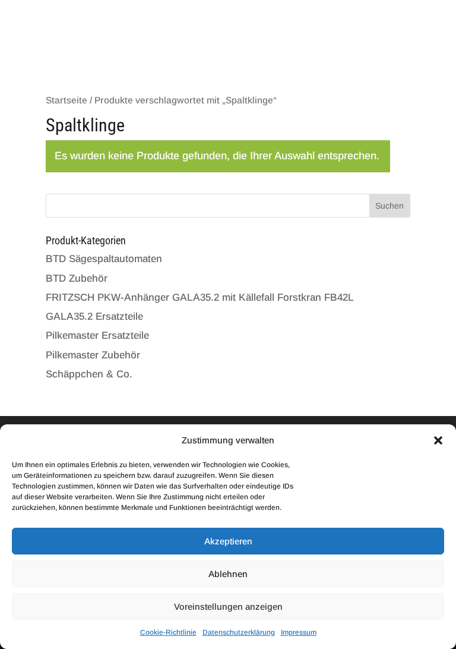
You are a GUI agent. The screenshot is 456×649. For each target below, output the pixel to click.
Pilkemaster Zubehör (93, 355)
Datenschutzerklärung (238, 632)
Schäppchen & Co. (89, 374)
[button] (438, 440)
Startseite (66, 100)
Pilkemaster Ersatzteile (97, 335)
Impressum (298, 632)
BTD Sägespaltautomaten (104, 258)
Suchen (389, 205)
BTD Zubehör (76, 278)
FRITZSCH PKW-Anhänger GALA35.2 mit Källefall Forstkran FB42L (200, 297)
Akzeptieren (228, 541)
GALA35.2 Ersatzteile (94, 316)
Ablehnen (228, 574)
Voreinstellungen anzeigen (228, 606)
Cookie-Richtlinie (168, 632)
